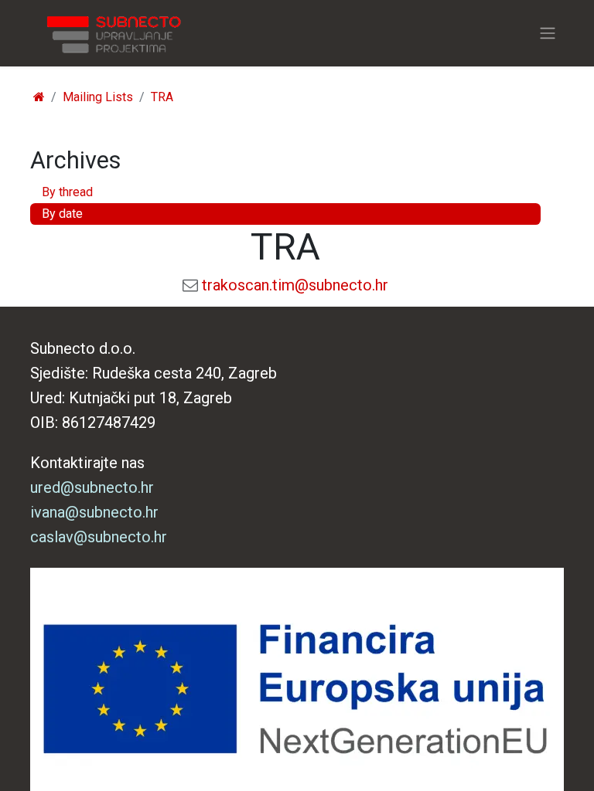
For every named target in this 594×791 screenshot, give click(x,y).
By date (62, 213)
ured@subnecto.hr (92, 487)
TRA (162, 97)
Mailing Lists (98, 97)
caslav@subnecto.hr (98, 537)
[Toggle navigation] (547, 33)
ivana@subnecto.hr (94, 512)
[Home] (39, 97)
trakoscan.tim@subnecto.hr (295, 285)
